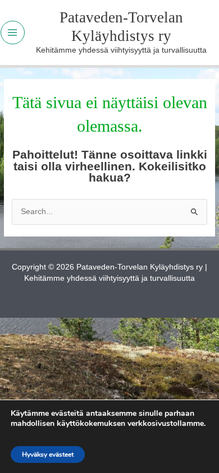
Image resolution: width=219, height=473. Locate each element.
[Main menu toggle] (13, 33)
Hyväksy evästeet (48, 454)
